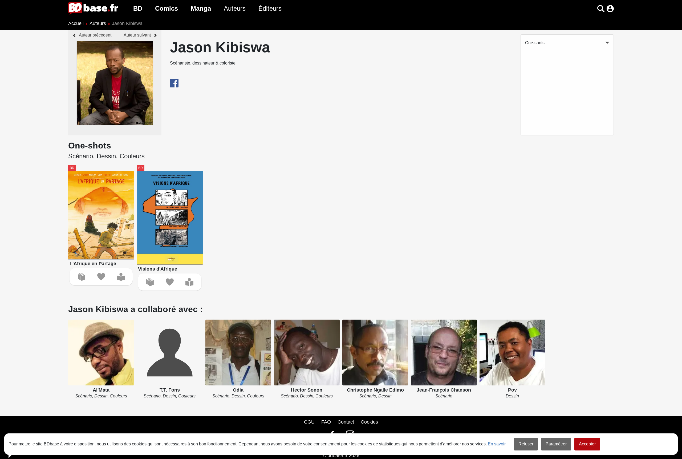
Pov (512, 390)
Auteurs (235, 8)
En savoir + (498, 444)
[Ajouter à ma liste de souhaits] (101, 277)
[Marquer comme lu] (121, 277)
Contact (346, 422)
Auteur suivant (137, 35)
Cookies (369, 422)
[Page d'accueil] (93, 8)
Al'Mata (101, 390)
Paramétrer (556, 444)
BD (137, 8)
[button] (591, 8)
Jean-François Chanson (444, 390)
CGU (309, 422)
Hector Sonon (306, 390)
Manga (201, 8)
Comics (166, 8)
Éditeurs (270, 8)
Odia (238, 390)
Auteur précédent (95, 35)
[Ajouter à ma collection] (82, 277)
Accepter (587, 444)
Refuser (525, 444)
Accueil (76, 23)
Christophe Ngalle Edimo (375, 390)
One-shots (535, 43)
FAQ (326, 422)
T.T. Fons (170, 390)
